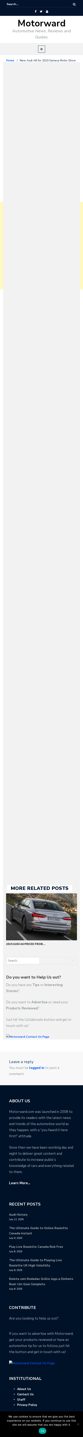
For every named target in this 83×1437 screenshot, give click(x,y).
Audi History (18, 1215)
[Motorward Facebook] (35, 11)
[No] (78, 1424)
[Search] (74, 4)
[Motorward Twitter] (41, 11)
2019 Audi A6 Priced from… (26, 944)
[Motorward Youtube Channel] (47, 11)
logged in (36, 1068)
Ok (42, 1431)
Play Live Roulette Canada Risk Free (36, 1247)
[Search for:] (19, 4)
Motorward (42, 23)
